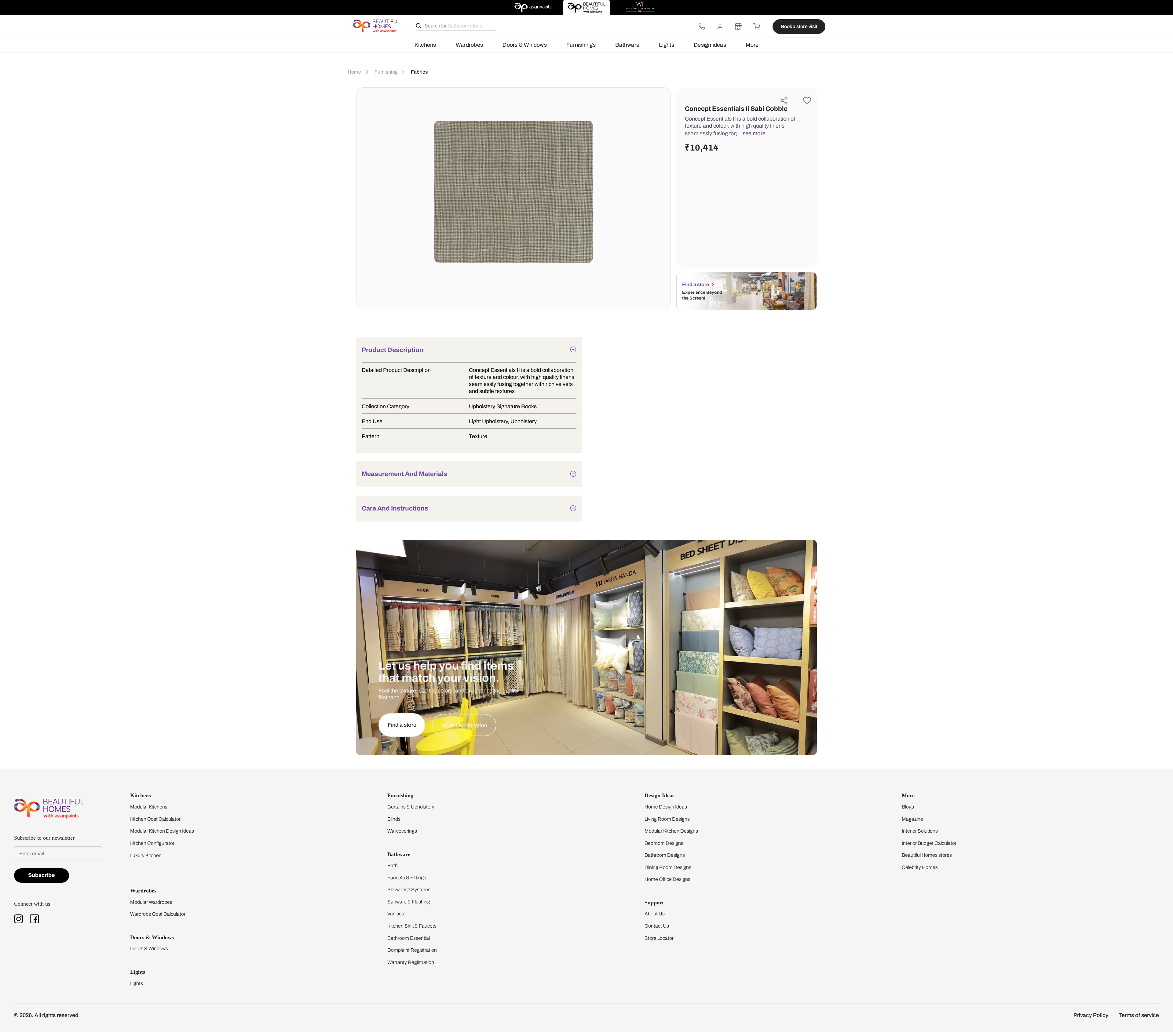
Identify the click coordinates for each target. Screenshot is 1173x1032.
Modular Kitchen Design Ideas (162, 831)
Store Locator (659, 938)
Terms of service (1139, 1015)
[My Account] (720, 27)
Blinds (393, 819)
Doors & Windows (524, 45)
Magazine (912, 819)
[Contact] (702, 27)
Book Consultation (464, 725)
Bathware (627, 45)
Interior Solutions (920, 831)
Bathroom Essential (408, 938)
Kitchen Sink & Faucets (412, 925)
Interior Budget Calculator (929, 843)
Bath (392, 865)
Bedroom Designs (664, 843)
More (752, 45)
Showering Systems (408, 889)
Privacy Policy (1090, 1015)
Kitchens (425, 45)
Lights (666, 45)
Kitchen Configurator (152, 843)
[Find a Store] (738, 27)
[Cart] (757, 27)
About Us (655, 913)
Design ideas (710, 45)
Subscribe (41, 875)
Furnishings (581, 45)
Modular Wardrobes (151, 902)
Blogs (908, 806)
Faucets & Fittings (406, 877)
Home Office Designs (667, 879)
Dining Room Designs (668, 867)
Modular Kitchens (148, 806)
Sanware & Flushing (408, 901)
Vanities (395, 913)
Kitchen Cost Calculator (155, 819)
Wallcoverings (402, 831)
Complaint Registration (412, 950)
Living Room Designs (667, 819)
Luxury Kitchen (146, 855)
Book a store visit (799, 26)
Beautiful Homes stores (927, 855)
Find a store (695, 284)
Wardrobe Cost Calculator (157, 914)
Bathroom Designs (665, 855)
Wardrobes (469, 45)
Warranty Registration (410, 962)
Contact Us (657, 925)
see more (754, 133)
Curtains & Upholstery (410, 806)
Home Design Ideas (666, 806)
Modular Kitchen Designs (671, 831)
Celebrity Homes (920, 867)
